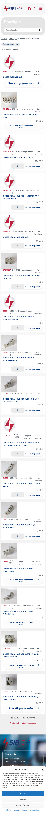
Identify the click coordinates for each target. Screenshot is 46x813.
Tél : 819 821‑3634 (12, 765)
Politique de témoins (12, 810)
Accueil (4, 39)
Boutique (13, 39)
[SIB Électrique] (14, 8)
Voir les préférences (23, 805)
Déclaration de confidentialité (30, 810)
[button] (43, 769)
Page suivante (28, 718)
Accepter (23, 793)
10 (18, 718)
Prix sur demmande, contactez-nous (21, 84)
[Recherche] (39, 30)
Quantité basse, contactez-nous (21, 127)
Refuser (23, 799)
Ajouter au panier (32, 166)
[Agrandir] (14, 57)
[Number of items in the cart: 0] (35, 8)
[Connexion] (29, 8)
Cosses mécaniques (10, 44)
